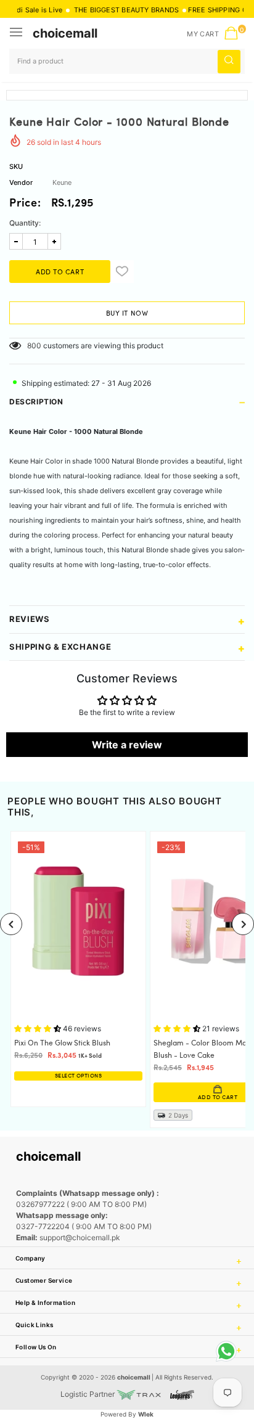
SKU (16, 166)
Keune (62, 182)
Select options (78, 1076)
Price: (25, 204)
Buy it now (127, 313)
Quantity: (25, 222)
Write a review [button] (127, 744)
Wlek (146, 1414)
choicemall (65, 33)
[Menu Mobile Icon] (17, 33)
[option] (78, 968)
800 (34, 345)
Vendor (21, 182)
